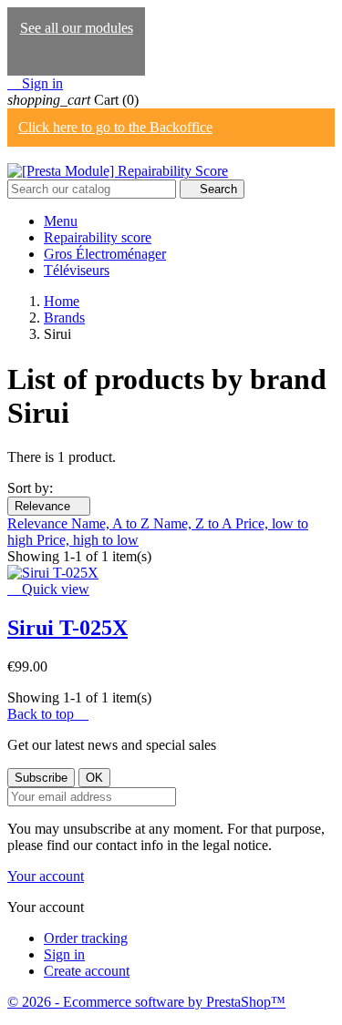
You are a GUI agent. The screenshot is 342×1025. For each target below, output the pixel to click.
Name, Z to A (194, 523)
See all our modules (76, 28)
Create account (87, 971)
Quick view (48, 589)
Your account (45, 876)
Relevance (49, 506)
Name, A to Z (112, 523)
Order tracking (86, 938)
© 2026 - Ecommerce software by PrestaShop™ (146, 1002)
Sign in (64, 954)
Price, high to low (87, 540)
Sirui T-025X (67, 628)
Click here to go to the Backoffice (115, 127)
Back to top (47, 714)
